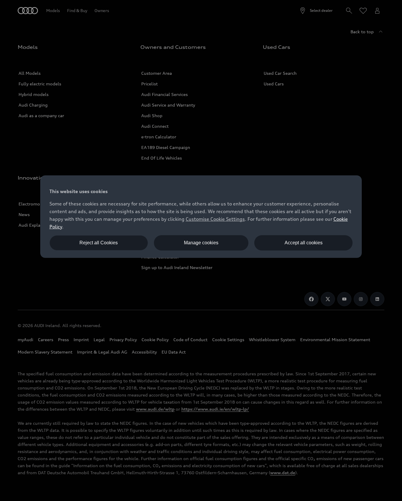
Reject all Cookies (98, 242)
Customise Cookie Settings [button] (215, 219)
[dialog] (201, 216)
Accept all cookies (304, 242)
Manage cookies (201, 242)
